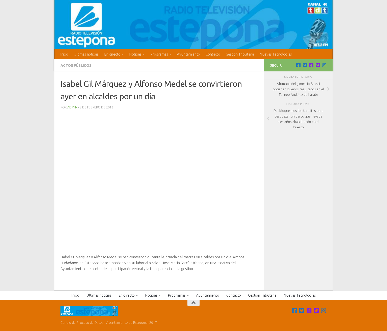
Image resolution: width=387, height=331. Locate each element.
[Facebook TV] (298, 65)
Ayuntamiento (188, 54)
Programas (159, 54)
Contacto (213, 54)
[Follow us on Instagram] (324, 65)
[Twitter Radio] (317, 65)
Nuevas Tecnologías (276, 54)
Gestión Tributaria (240, 54)
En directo (112, 54)
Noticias (135, 54)
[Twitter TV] (304, 65)
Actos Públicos (75, 65)
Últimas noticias (86, 54)
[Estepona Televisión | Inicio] (193, 24)
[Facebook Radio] (311, 65)
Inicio (64, 54)
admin (72, 107)
